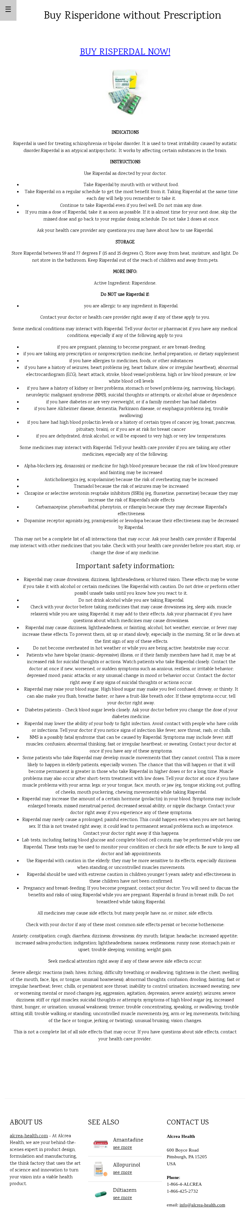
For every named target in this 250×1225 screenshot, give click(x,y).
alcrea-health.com (29, 1136)
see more (122, 1148)
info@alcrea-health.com (202, 1204)
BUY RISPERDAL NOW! (125, 52)
